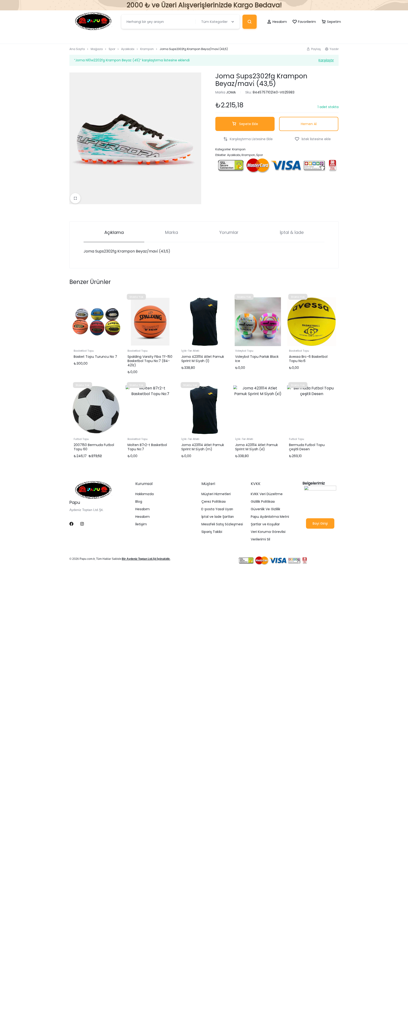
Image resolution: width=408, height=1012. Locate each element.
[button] (313, 49)
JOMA (231, 92)
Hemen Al (309, 124)
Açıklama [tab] (114, 232)
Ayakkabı (127, 49)
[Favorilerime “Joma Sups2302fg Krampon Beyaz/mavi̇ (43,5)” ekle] (313, 139)
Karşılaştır (326, 60)
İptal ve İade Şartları (217, 517)
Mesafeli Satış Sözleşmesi (222, 524)
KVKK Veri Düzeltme (267, 494)
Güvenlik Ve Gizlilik (265, 509)
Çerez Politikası (213, 502)
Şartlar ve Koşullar (265, 524)
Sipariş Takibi (211, 532)
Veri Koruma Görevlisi (268, 532)
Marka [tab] (171, 232)
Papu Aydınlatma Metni (270, 517)
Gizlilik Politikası (263, 502)
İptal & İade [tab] (292, 232)
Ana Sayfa (77, 49)
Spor (112, 49)
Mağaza (97, 49)
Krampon (147, 49)
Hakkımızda (144, 494)
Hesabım (142, 509)
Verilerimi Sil (260, 539)
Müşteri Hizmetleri (216, 494)
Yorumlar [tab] (228, 232)
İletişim (141, 524)
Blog (138, 502)
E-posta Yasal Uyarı (217, 509)
